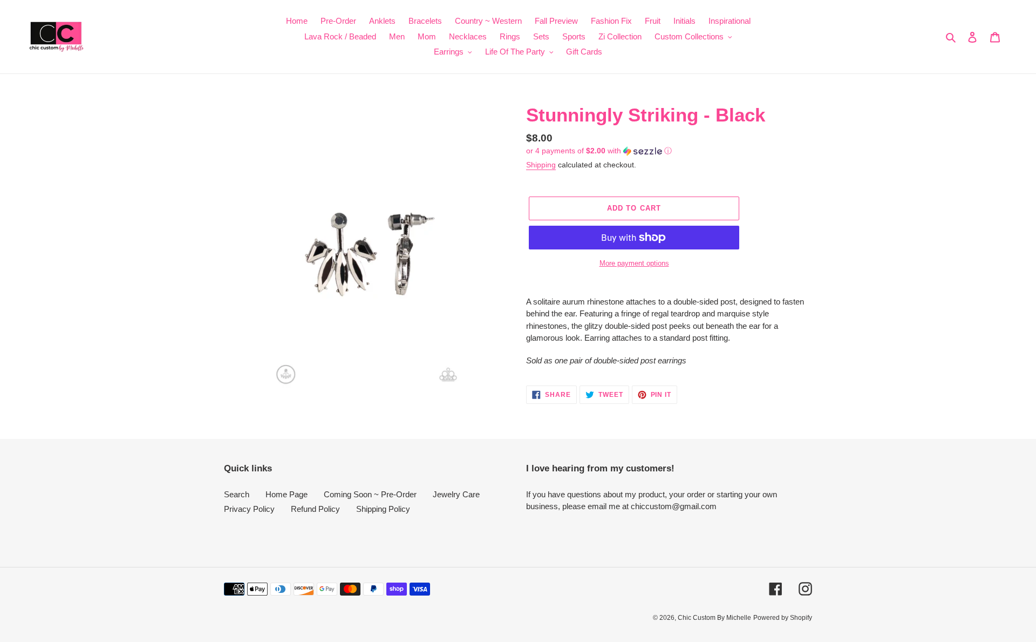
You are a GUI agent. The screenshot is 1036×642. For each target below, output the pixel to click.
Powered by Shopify (782, 617)
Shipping (541, 164)
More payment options (634, 263)
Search (236, 494)
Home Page (286, 494)
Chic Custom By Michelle (714, 617)
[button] (599, 151)
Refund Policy (315, 508)
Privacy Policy (249, 508)
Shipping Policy (383, 508)
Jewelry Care (456, 494)
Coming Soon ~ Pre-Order (370, 494)
